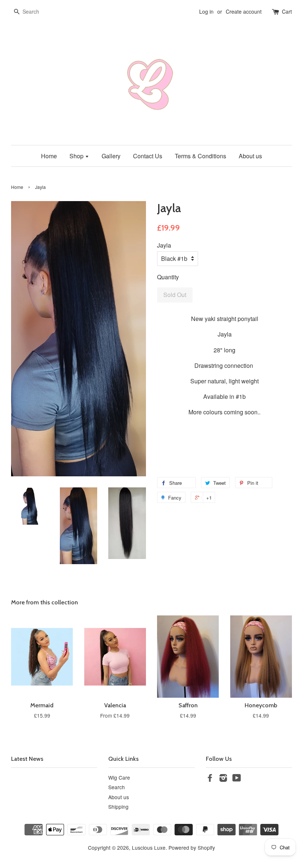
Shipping (118, 806)
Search (116, 787)
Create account (244, 11)
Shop (77, 156)
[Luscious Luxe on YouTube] (236, 779)
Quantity (168, 277)
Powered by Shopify (191, 847)
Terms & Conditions (200, 156)
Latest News (27, 758)
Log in (206, 11)
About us (250, 156)
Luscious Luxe (149, 847)
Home (49, 156)
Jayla (164, 245)
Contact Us (147, 156)
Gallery (111, 156)
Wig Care (119, 777)
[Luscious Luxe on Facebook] (210, 779)
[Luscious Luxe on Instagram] (223, 779)
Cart (287, 11)
